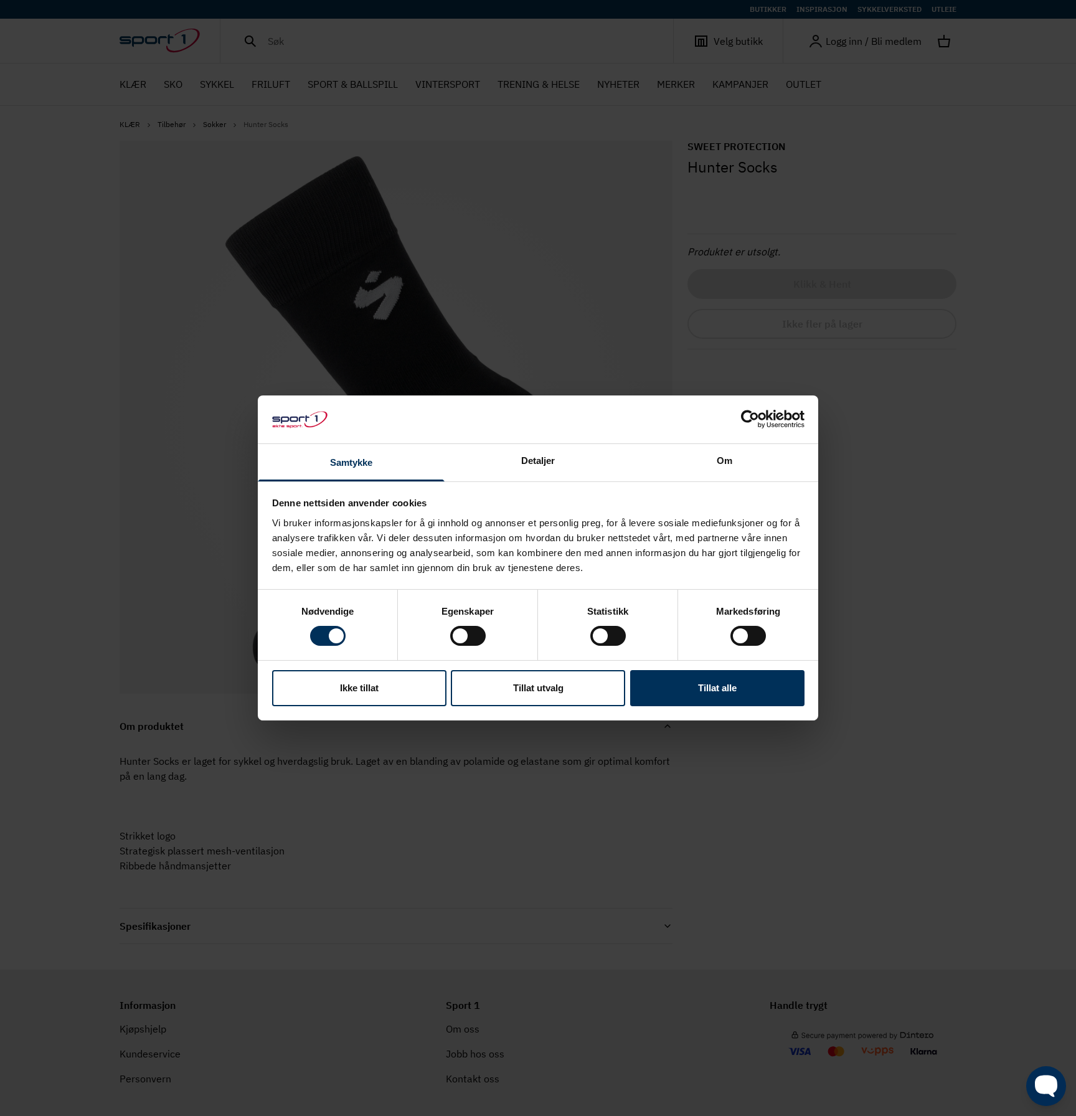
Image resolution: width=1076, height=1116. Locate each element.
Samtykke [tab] (351, 462)
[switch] (468, 636)
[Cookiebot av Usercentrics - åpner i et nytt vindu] (750, 419)
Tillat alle (717, 688)
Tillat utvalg (538, 688)
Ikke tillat (359, 688)
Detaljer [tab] (538, 460)
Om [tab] (724, 460)
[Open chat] (1046, 1086)
